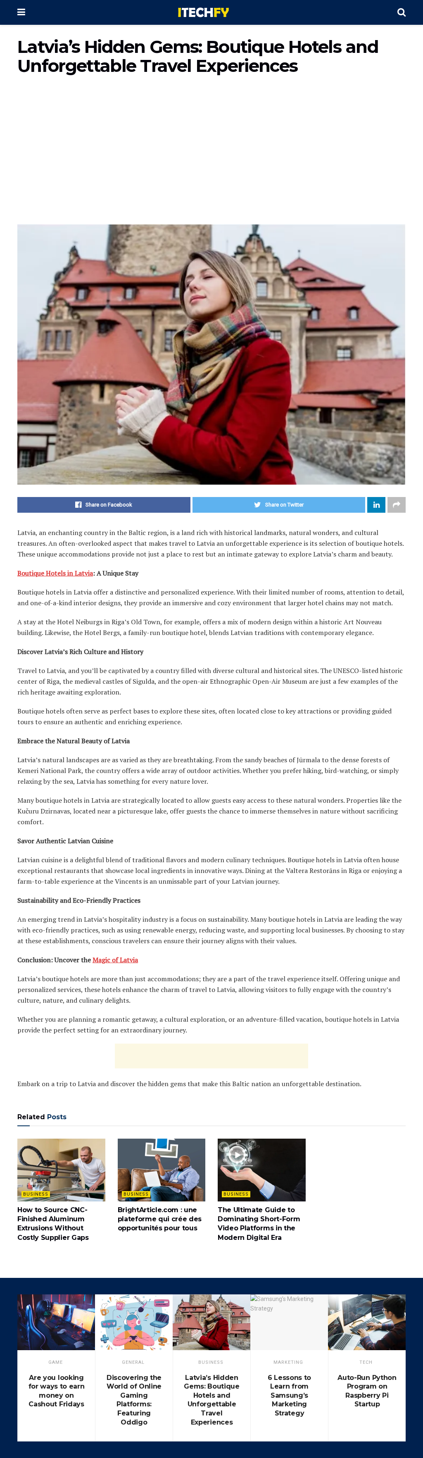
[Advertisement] (211, 154)
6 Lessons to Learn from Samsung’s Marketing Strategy (289, 1395)
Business (35, 1194)
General (133, 1362)
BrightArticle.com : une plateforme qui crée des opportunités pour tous (160, 1219)
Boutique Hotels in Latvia (55, 573)
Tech (366, 1362)
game (55, 1362)
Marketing (288, 1362)
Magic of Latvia (115, 959)
